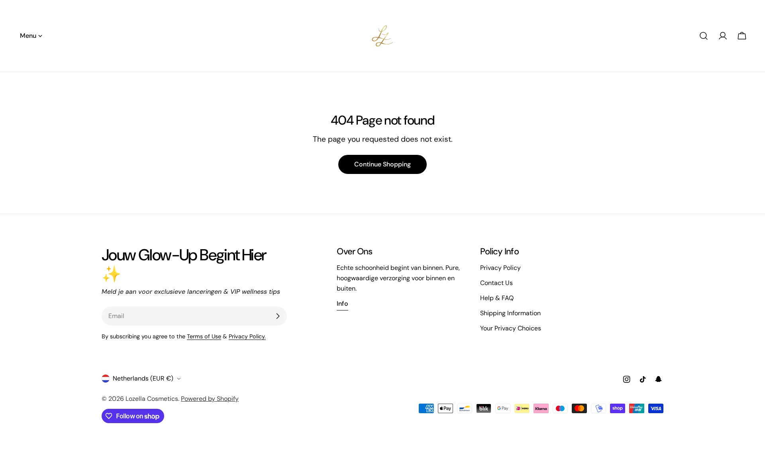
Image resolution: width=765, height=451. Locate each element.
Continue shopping (382, 164)
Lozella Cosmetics (152, 398)
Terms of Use (204, 336)
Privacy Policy (500, 268)
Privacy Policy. (247, 336)
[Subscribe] (277, 316)
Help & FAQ (497, 298)
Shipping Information (510, 313)
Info (342, 303)
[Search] (704, 36)
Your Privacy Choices (510, 328)
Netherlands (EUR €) (143, 378)
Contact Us (496, 283)
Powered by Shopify (210, 398)
